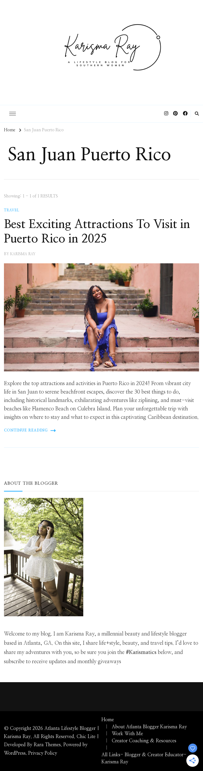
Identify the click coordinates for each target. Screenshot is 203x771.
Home (108, 719)
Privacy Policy (42, 753)
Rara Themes (47, 745)
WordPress (15, 753)
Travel (11, 210)
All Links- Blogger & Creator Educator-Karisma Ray (144, 758)
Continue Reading (26, 430)
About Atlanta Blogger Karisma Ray (149, 727)
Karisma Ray (22, 254)
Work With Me (127, 733)
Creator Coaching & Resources (144, 741)
